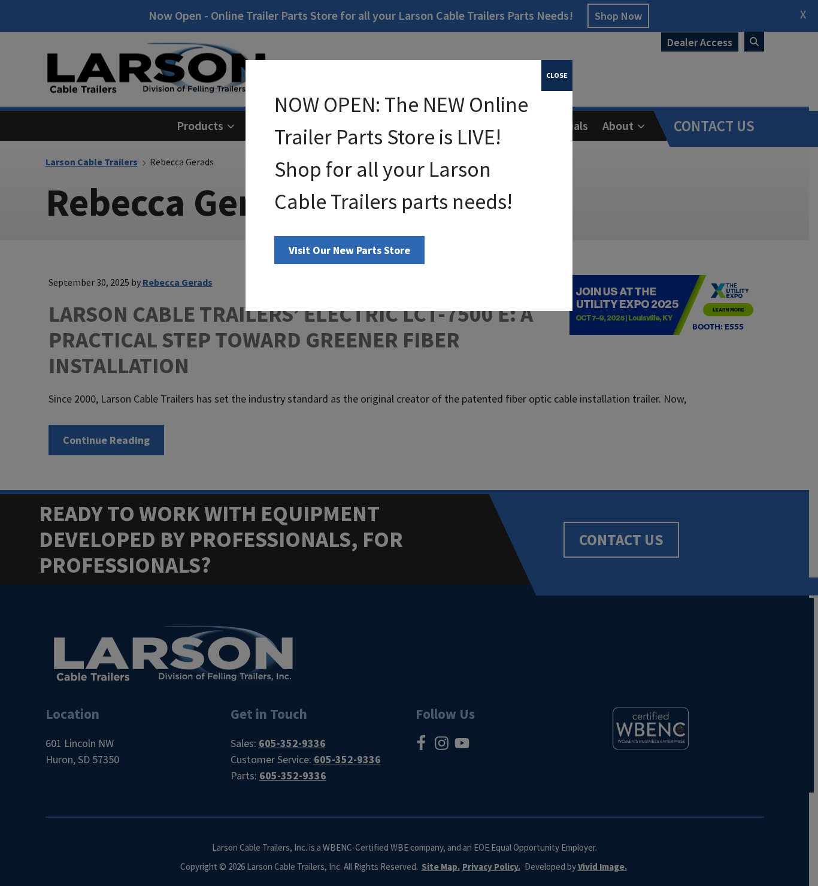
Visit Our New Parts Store (349, 250)
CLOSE (557, 75)
